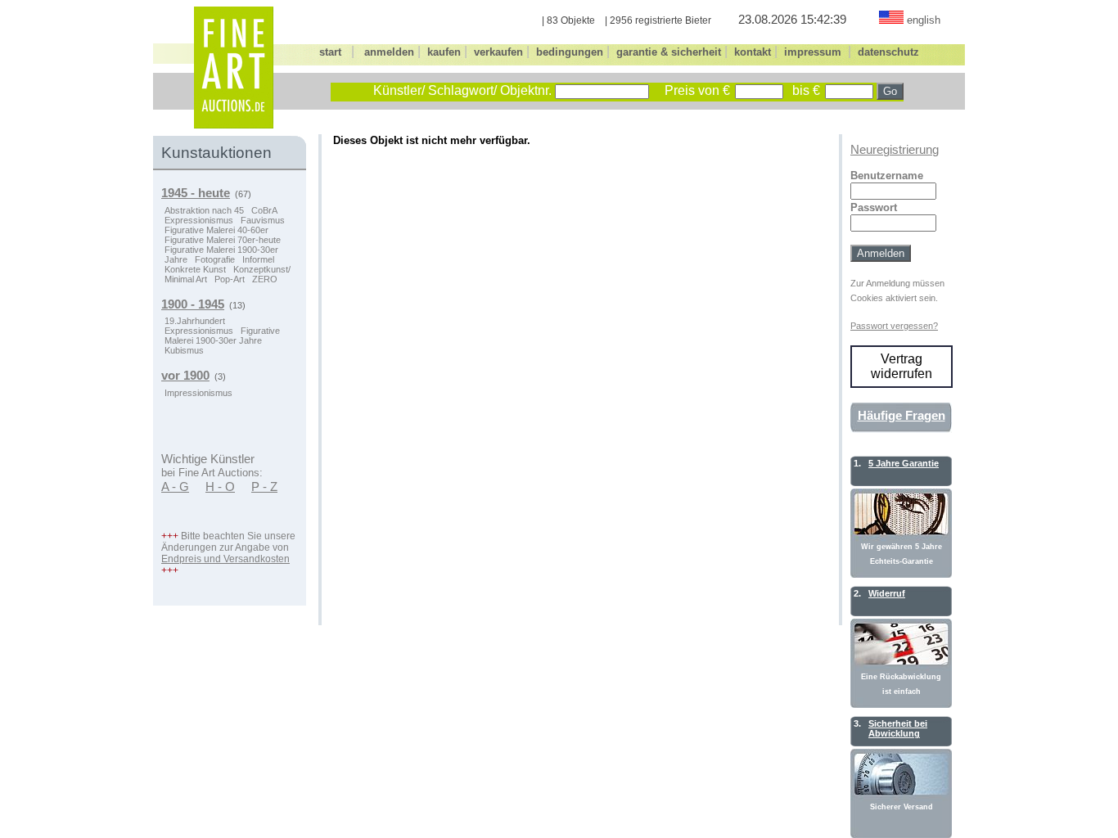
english (923, 20)
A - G (175, 486)
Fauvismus (263, 220)
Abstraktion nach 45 (204, 210)
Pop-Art (229, 279)
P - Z (264, 486)
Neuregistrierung (894, 149)
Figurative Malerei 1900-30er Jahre (222, 335)
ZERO (264, 279)
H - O (220, 486)
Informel (258, 259)
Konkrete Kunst (195, 269)
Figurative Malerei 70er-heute (223, 240)
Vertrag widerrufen (901, 366)
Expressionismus (199, 220)
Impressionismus (198, 393)
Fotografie (215, 259)
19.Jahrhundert (195, 321)
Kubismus (184, 350)
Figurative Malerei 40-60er (216, 230)
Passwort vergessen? (894, 326)
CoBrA (264, 210)
